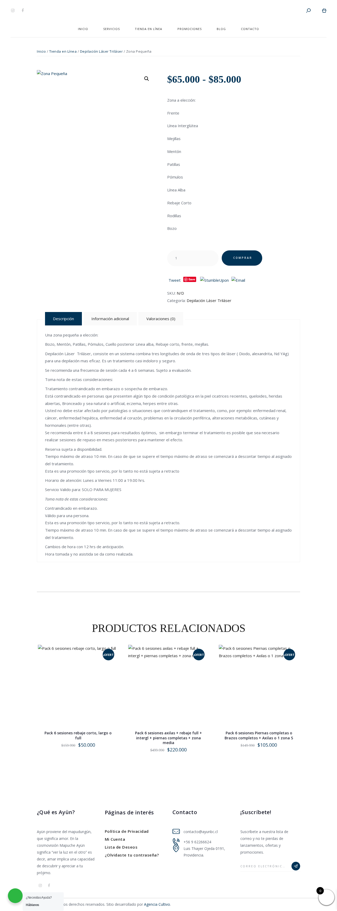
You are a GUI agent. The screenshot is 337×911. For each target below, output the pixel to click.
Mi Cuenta (115, 839)
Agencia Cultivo (157, 904)
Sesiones (183, 241)
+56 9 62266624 (197, 841)
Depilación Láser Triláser (101, 51)
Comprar (242, 258)
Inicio (41, 51)
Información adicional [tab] (110, 318)
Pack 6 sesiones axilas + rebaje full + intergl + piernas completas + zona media (168, 738)
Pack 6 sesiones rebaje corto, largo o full (78, 735)
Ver (78, 696)
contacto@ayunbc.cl (201, 831)
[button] (146, 78)
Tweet (174, 280)
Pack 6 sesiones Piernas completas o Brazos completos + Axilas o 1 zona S (259, 735)
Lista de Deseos (121, 847)
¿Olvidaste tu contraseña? (132, 855)
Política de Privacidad (127, 831)
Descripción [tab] (63, 318)
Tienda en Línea (63, 51)
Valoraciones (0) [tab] (160, 318)
